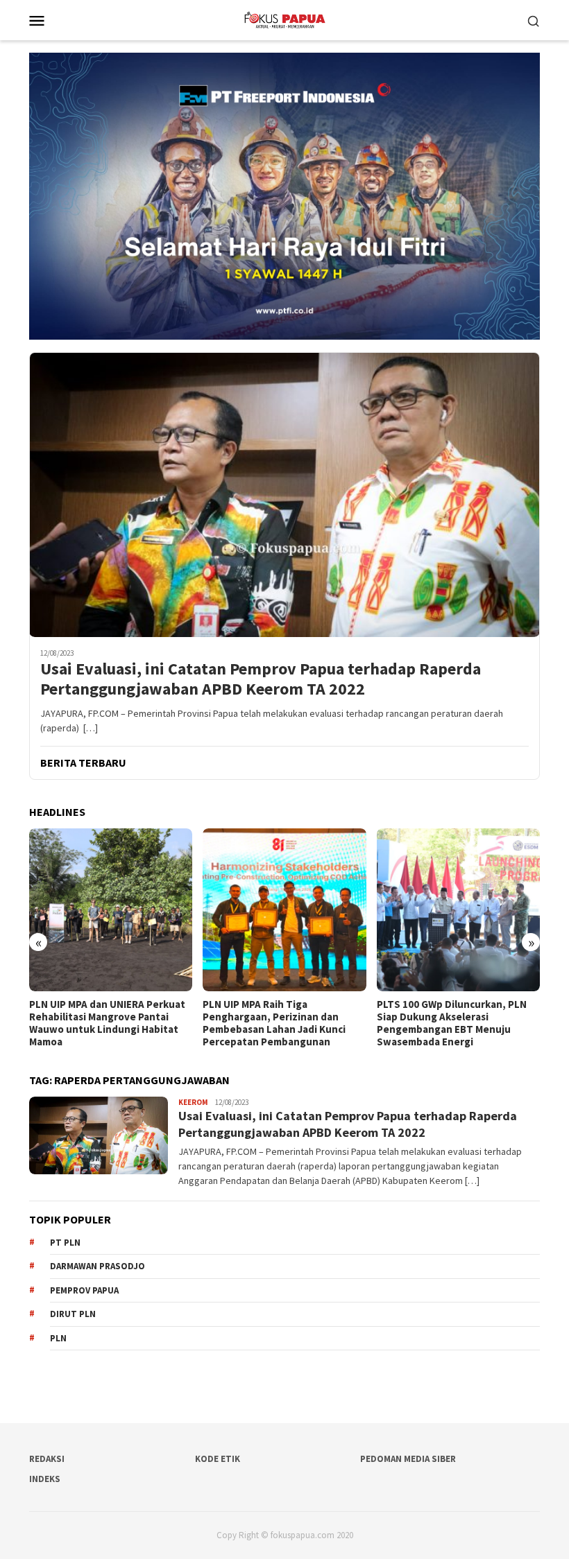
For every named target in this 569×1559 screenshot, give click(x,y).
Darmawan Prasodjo (97, 1266)
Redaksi (47, 1459)
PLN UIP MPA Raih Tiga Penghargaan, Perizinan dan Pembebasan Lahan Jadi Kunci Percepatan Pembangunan (100, 1023)
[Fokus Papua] (284, 18)
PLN (58, 1338)
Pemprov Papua (84, 1290)
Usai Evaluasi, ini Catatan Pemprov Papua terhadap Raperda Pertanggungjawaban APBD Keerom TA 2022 (260, 679)
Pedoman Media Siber (408, 1459)
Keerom (193, 1102)
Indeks (44, 1479)
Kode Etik (217, 1459)
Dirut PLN (73, 1314)
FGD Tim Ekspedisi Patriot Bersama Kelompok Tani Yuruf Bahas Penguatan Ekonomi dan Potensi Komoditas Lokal (450, 1023)
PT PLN (65, 1242)
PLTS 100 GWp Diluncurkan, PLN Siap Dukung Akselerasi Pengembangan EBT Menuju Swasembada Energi (278, 1023)
